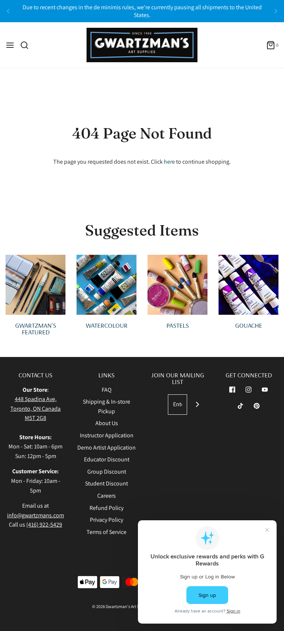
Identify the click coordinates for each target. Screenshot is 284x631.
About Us (106, 423)
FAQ (107, 390)
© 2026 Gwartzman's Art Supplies (122, 606)
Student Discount (106, 483)
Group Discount (106, 471)
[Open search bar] (27, 45)
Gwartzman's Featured (35, 328)
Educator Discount (106, 459)
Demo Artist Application (106, 447)
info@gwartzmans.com (35, 515)
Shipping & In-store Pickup (106, 406)
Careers (106, 496)
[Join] (197, 404)
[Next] (276, 11)
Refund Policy (106, 508)
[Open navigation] (10, 45)
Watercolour (107, 325)
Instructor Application (106, 435)
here (169, 162)
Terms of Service (106, 532)
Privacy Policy (106, 520)
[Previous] (8, 11)
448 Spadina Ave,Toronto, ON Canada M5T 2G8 (35, 408)
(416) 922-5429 (44, 524)
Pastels (177, 325)
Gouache (248, 325)
